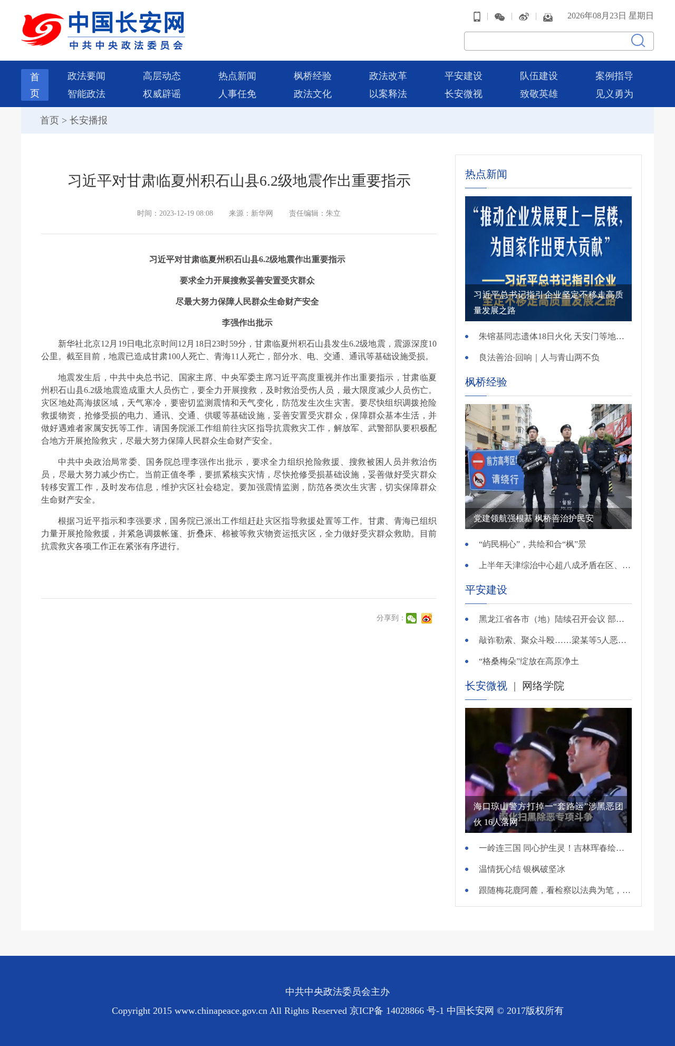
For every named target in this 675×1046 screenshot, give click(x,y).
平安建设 (464, 76)
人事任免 (237, 94)
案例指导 (614, 76)
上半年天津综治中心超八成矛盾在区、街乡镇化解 (555, 565)
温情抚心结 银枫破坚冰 (522, 869)
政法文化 (313, 94)
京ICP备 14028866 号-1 (398, 1010)
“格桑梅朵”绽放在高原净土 (529, 661)
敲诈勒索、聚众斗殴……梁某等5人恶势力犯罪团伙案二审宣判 (555, 640)
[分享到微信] (412, 618)
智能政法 (86, 94)
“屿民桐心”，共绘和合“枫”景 (532, 544)
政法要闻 (86, 76)
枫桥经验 (313, 76)
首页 (49, 120)
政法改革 (388, 76)
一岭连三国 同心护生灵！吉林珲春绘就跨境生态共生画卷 (555, 847)
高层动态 (162, 76)
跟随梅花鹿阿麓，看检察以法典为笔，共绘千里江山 (555, 890)
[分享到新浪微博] (428, 618)
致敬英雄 (539, 94)
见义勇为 (614, 94)
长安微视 (464, 94)
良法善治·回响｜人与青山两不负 (539, 357)
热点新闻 (237, 76)
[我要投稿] (548, 16)
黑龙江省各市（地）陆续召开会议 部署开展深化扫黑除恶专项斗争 (555, 619)
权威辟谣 (162, 94)
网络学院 (543, 686)
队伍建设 (539, 76)
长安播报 (89, 120)
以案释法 (388, 94)
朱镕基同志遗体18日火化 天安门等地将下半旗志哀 (555, 336)
